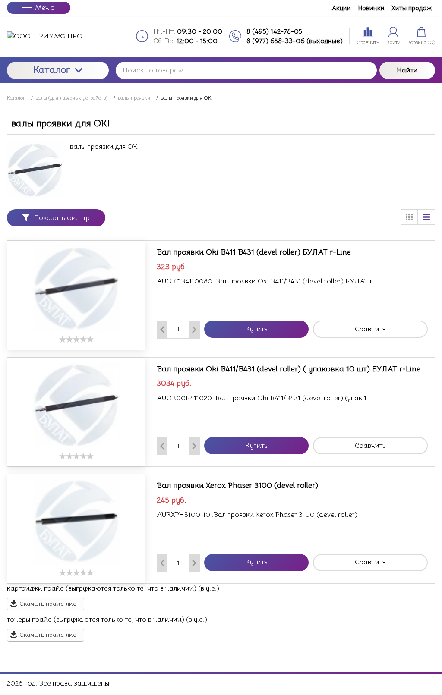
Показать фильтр (62, 218)
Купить (256, 329)
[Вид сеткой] (409, 217)
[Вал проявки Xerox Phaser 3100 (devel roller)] (76, 521)
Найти (407, 70)
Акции (341, 8)
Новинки (371, 8)
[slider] (76, 339)
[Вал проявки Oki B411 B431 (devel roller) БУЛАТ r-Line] (76, 288)
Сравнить (370, 329)
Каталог (51, 69)
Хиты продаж (411, 8)
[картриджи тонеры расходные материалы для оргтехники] (58, 36)
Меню (45, 7)
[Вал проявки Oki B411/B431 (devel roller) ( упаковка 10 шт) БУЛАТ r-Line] (76, 405)
